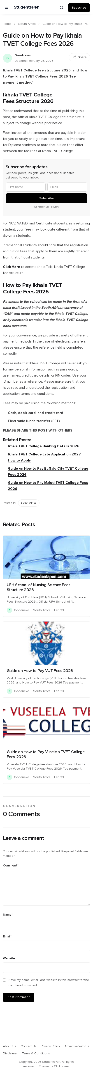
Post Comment (18, 997)
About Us (9, 1046)
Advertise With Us (77, 1046)
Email (7, 936)
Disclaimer (10, 1053)
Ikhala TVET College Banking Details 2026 (43, 446)
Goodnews (23, 55)
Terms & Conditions (36, 1053)
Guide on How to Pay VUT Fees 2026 (40, 671)
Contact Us (28, 1046)
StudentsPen (27, 7)
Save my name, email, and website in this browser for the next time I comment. (49, 982)
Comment (11, 865)
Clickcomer (62, 1066)
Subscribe (79, 7)
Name (8, 914)
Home (7, 23)
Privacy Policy (50, 1046)
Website (9, 958)
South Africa (27, 23)
